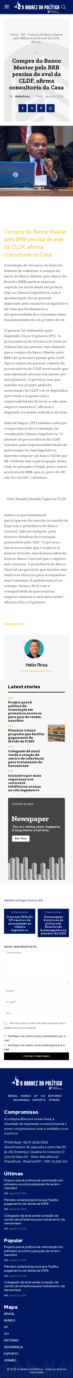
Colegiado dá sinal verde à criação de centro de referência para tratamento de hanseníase (26, 758)
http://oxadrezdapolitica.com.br (36, 671)
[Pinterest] (41, 108)
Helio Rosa (22, 96)
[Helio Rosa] (36, 648)
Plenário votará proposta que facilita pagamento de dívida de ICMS (26, 735)
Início (14, 34)
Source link (14, 623)
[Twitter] (32, 108)
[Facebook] (22, 108)
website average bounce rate (23, 900)
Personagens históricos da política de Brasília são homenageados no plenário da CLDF (53, 925)
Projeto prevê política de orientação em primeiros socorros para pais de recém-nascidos (25, 711)
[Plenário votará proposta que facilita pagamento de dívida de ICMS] (56, 733)
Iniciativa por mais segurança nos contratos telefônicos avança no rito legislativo (24, 782)
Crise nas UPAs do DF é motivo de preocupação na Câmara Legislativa (19, 923)
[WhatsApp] (50, 108)
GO (10, 698)
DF (23, 34)
